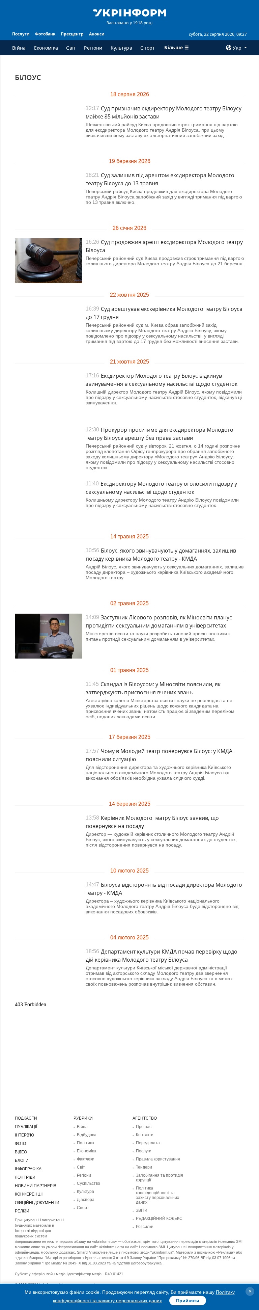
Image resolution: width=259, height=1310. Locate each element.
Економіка (46, 48)
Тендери (144, 1167)
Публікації (26, 1126)
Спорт (147, 48)
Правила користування (158, 1159)
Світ (71, 48)
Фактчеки (85, 1159)
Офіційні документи (37, 1202)
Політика (85, 1143)
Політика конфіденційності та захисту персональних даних (157, 1195)
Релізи (22, 1211)
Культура (121, 48)
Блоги (22, 1160)
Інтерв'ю (24, 1135)
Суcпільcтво (88, 1183)
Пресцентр (72, 34)
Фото (20, 1143)
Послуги (21, 34)
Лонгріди (25, 1177)
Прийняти (187, 1300)
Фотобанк (45, 34)
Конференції (28, 1194)
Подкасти (26, 1118)
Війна (19, 48)
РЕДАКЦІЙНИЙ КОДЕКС (159, 1218)
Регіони (93, 48)
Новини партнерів (35, 1185)
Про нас (143, 1126)
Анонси (97, 34)
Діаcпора (85, 1199)
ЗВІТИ (141, 1210)
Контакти (144, 1134)
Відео (21, 1152)
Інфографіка (28, 1169)
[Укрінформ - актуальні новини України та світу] (129, 12)
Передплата (148, 1143)
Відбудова (86, 1134)
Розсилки (144, 1226)
